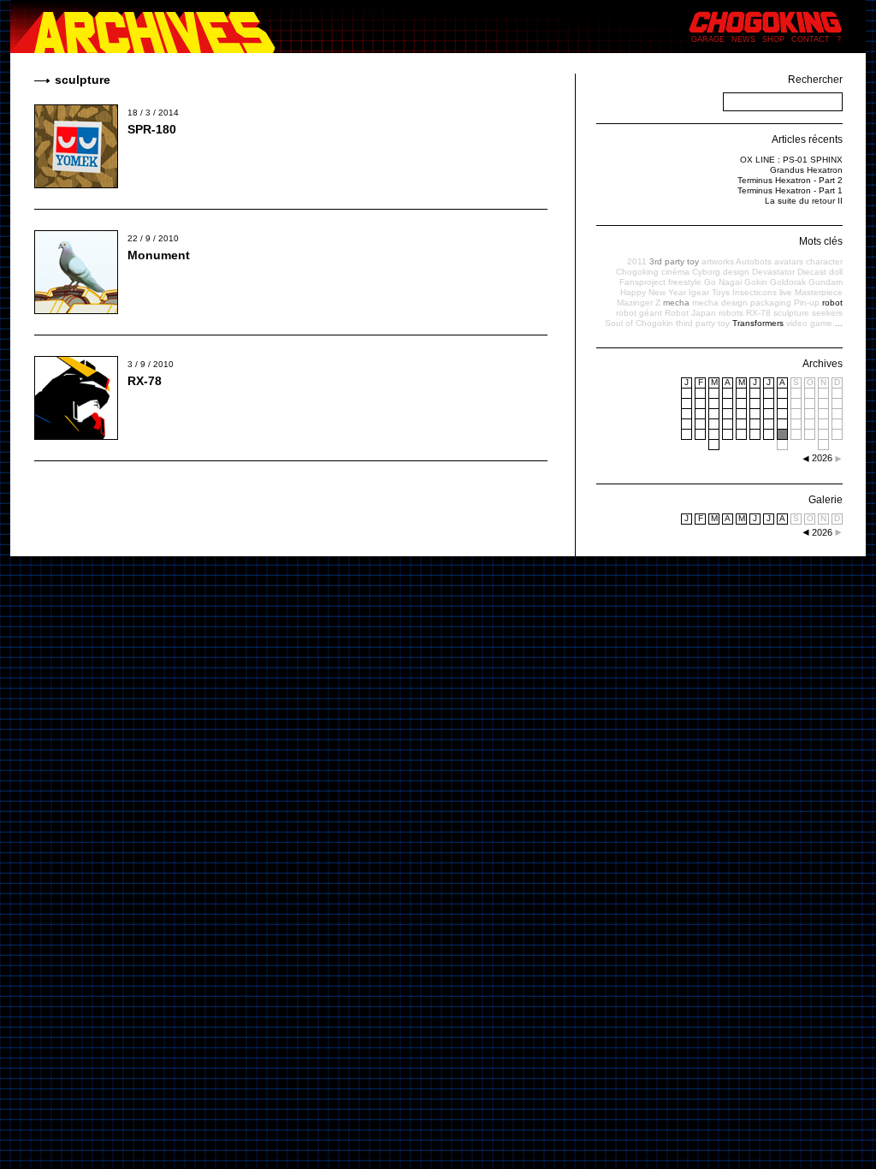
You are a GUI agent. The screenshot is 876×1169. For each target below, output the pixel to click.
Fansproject (642, 282)
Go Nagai (723, 282)
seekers (827, 312)
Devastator (773, 271)
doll (836, 271)
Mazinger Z (638, 302)
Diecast (811, 271)
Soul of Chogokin (639, 323)
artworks (717, 261)
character (824, 261)
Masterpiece (819, 292)
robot (832, 302)
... (839, 323)
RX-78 (144, 381)
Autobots (754, 261)
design (736, 271)
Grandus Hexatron (806, 170)
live (785, 292)
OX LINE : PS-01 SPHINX (791, 159)
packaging (770, 302)
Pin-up (807, 302)
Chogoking (637, 271)
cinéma (675, 271)
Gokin (755, 282)
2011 (637, 261)
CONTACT (810, 39)
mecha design (720, 302)
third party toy (703, 323)
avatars (788, 261)
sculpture (791, 312)
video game (809, 323)
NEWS (743, 39)
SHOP (773, 39)
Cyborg (706, 271)
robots (731, 312)
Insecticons (754, 292)
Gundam (825, 282)
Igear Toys (709, 292)
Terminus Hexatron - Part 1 (790, 190)
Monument (158, 255)
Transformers (758, 323)
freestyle (684, 282)
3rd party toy (674, 261)
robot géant (639, 312)
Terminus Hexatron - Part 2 (790, 180)
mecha (676, 302)
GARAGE (708, 39)
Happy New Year (653, 292)
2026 (822, 532)
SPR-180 (151, 129)
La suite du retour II (804, 200)
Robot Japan (690, 312)
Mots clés (821, 241)
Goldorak (788, 282)
